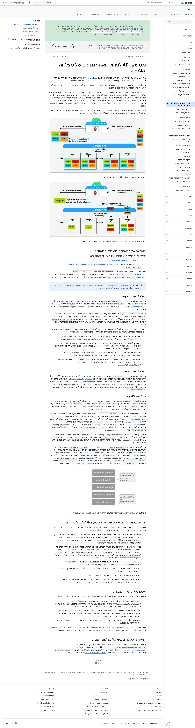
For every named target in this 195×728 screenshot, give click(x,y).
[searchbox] (179, 22)
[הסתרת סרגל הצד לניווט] (168, 724)
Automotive (94, 15)
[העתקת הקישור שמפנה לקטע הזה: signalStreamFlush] (124, 396)
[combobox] (44, 3)
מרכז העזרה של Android (45, 692)
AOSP (144, 57)
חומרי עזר (79, 15)
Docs (173, 3)
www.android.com (47, 699)
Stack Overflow (48, 707)
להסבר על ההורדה (155, 699)
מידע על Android (156, 723)
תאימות (127, 15)
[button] (181, 36)
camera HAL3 (92, 78)
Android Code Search (154, 3)
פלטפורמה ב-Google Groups (97, 707)
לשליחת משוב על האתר (109, 723)
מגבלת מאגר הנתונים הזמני (107, 359)
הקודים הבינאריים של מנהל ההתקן (150, 710)
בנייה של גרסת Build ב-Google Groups (94, 710)
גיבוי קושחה (158, 707)
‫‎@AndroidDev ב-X (101, 696)
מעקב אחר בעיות (48, 710)
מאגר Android (157, 692)
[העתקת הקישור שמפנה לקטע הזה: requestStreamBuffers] (120, 296)
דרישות (159, 696)
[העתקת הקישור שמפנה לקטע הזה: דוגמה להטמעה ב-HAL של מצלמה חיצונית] (90, 640)
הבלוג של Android (101, 699)
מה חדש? (188, 15)
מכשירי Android (111, 15)
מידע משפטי (136, 723)
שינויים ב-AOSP (101, 34)
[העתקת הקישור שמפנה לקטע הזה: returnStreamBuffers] (121, 371)
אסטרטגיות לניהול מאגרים (95, 653)
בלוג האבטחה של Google (99, 703)
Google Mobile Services (45, 703)
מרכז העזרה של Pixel (46, 696)
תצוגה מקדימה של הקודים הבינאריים (149, 703)
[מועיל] (54, 56)
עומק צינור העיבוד (96, 85)
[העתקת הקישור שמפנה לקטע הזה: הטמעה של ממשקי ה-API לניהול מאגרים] (92, 251)
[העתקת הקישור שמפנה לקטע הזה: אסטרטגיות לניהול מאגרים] (110, 592)
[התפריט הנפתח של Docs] (168, 2)
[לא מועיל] (51, 56)
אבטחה (157, 15)
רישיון (128, 723)
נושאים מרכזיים (142, 15)
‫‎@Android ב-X (103, 692)
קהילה (145, 723)
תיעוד (189, 9)
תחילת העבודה (173, 15)
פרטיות (121, 723)
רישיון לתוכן (104, 672)
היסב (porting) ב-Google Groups (96, 714)
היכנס (5, 3)
